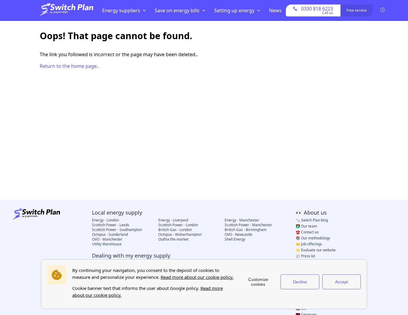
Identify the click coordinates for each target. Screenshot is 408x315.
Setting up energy (234, 10)
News (275, 10)
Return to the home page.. (69, 66)
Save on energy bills (177, 10)
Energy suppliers (121, 10)
